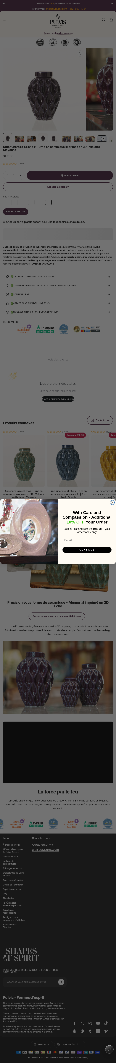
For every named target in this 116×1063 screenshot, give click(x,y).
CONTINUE (86, 549)
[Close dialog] (112, 502)
